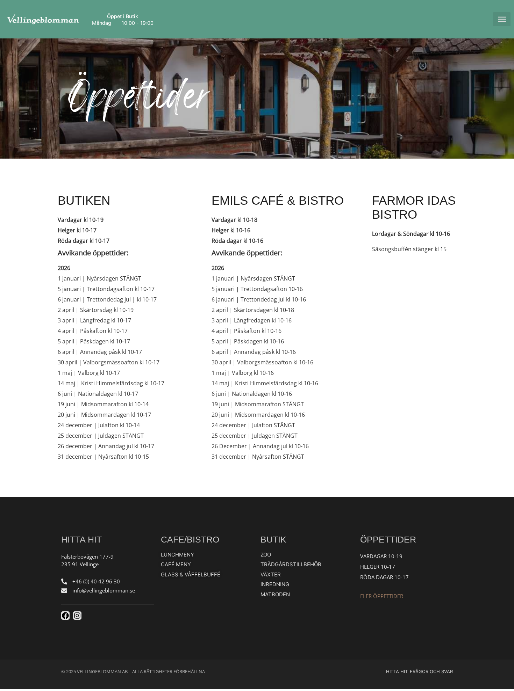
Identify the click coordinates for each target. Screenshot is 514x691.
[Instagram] (77, 615)
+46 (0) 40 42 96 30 (96, 581)
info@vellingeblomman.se (103, 590)
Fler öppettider (381, 595)
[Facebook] (65, 615)
